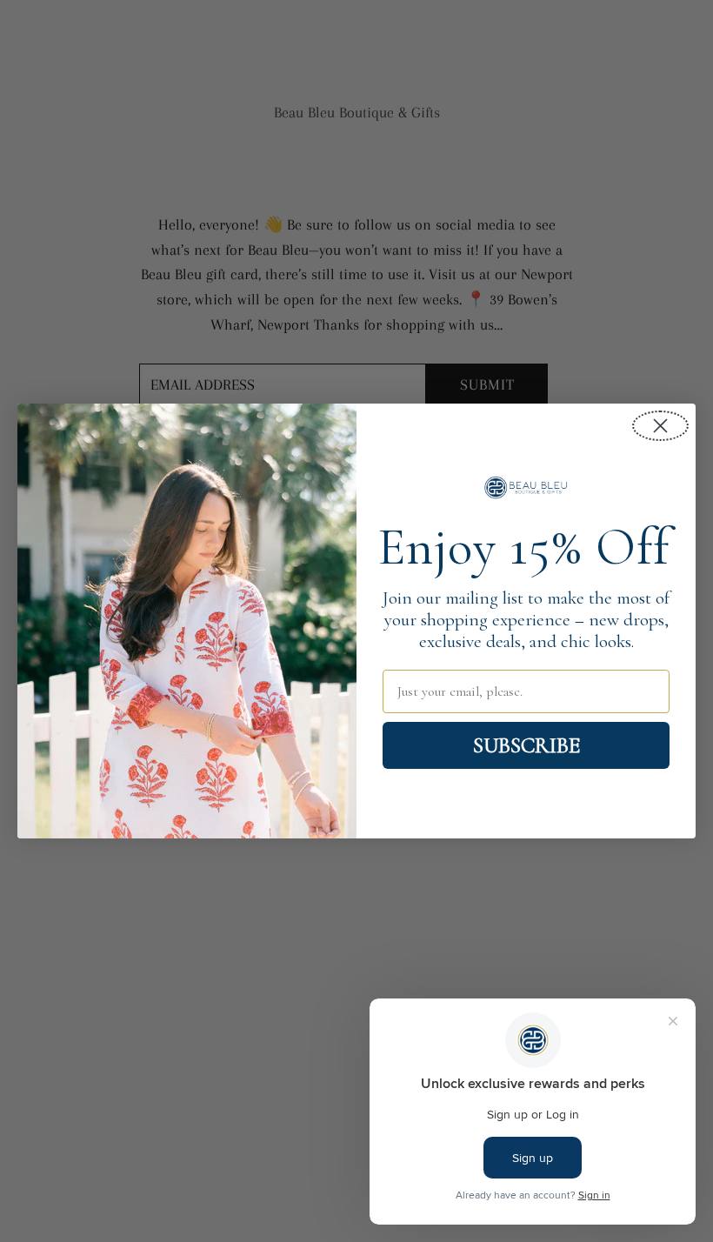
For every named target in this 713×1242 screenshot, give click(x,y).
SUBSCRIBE (526, 745)
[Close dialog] (660, 426)
